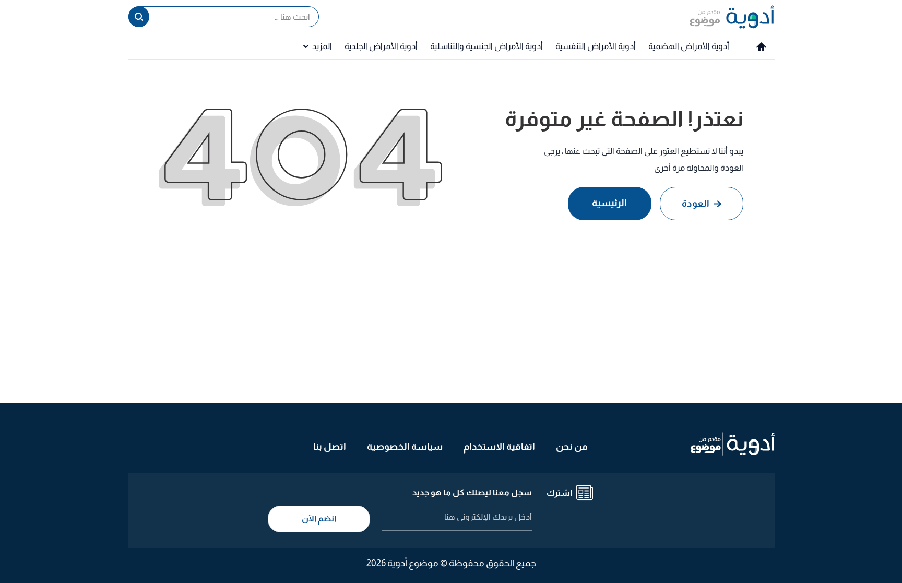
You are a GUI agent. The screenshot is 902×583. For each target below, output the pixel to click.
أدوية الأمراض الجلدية (381, 46)
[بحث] (138, 16)
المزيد (322, 46)
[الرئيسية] (761, 46)
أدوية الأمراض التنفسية (595, 46)
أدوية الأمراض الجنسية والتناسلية (486, 46)
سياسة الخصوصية (405, 447)
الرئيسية (609, 203)
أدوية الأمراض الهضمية (688, 46)
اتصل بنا (329, 447)
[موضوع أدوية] (732, 16)
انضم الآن (319, 518)
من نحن (572, 447)
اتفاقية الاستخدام (499, 447)
